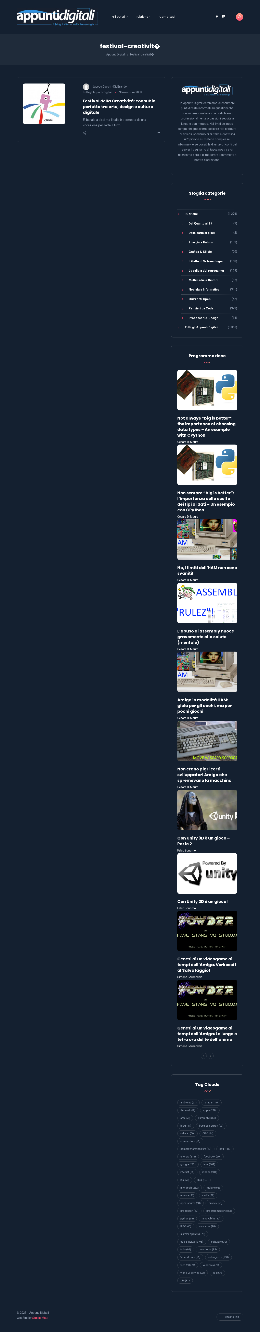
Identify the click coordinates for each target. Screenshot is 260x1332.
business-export (211, 1125)
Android (187, 1110)
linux (202, 1179)
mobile (213, 1187)
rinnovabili (211, 1218)
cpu (225, 1148)
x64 (217, 1272)
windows (211, 1265)
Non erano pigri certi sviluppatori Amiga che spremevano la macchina (204, 774)
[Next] (211, 1056)
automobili (207, 1117)
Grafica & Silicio (200, 252)
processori (189, 1210)
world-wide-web (192, 1272)
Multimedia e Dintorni (204, 280)
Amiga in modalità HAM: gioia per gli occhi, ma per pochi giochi (204, 705)
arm (185, 1117)
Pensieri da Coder (202, 308)
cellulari (187, 1133)
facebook (212, 1156)
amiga (212, 1102)
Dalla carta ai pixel (202, 233)
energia (188, 1156)
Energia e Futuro (201, 242)
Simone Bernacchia (189, 977)
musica (187, 1195)
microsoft (189, 1187)
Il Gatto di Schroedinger (206, 261)
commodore (190, 1141)
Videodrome (190, 1257)
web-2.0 (187, 1265)
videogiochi (218, 1257)
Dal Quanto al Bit (200, 223)
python (187, 1218)
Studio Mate (40, 1318)
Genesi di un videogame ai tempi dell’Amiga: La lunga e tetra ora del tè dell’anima (207, 1033)
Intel (209, 1164)
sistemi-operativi (192, 1233)
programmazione (219, 1210)
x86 (185, 1280)
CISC (208, 1133)
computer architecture (195, 1148)
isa (184, 1179)
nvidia (208, 1195)
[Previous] (204, 1056)
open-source (190, 1203)
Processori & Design (203, 318)
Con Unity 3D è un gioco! (202, 901)
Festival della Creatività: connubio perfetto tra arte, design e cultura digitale (119, 106)
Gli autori (118, 17)
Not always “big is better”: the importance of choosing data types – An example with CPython (206, 426)
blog (185, 1125)
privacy (215, 1203)
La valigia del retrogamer (206, 270)
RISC (185, 1226)
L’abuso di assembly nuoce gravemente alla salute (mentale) (205, 636)
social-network (191, 1241)
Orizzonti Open (200, 299)
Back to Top (232, 1316)
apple (210, 1110)
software (219, 1241)
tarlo (185, 1249)
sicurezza (207, 1226)
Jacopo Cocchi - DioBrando (109, 86)
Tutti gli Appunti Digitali (97, 92)
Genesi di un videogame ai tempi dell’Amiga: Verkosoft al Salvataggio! (206, 964)
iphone (209, 1172)
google (188, 1164)
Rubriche (142, 17)
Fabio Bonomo (186, 850)
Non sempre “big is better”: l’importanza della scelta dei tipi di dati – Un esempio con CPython (206, 501)
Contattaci (167, 17)
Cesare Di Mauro (187, 442)
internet (187, 1172)
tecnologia (208, 1249)
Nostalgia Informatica (204, 289)
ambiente (188, 1102)
